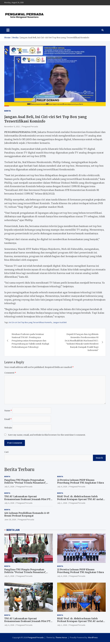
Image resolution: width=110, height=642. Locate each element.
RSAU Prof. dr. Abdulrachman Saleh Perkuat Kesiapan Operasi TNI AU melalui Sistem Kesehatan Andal (81, 499)
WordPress (93, 637)
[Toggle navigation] (8, 30)
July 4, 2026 (62, 486)
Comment (10, 372)
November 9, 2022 (12, 126)
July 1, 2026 (62, 503)
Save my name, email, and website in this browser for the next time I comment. (47, 435)
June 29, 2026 (10, 519)
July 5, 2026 (9, 486)
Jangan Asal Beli (60, 322)
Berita (7, 110)
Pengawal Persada (30, 126)
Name (8, 410)
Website (8, 427)
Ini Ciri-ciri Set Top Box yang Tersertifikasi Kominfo (30, 322)
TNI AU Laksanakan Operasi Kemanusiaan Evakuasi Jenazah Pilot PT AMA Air (27, 499)
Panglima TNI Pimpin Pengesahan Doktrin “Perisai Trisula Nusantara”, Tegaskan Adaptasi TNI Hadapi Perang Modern (26, 484)
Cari (6, 452)
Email (8, 419)
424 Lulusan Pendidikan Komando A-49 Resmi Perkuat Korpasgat (26, 514)
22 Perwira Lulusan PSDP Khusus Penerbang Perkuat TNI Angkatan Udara (80, 481)
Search (99, 458)
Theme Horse (61, 637)
